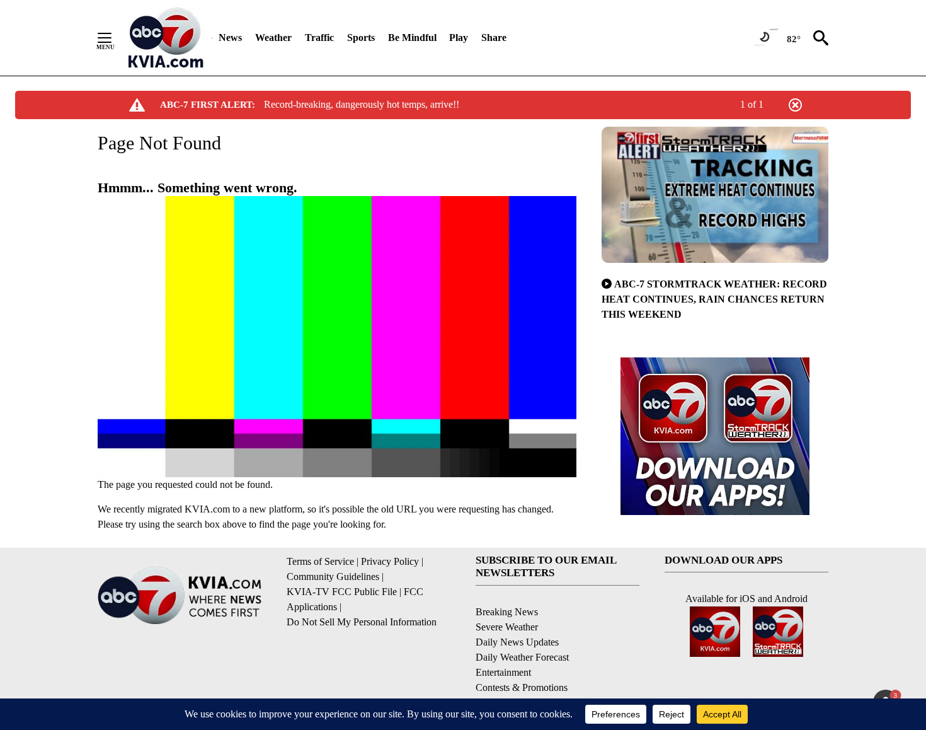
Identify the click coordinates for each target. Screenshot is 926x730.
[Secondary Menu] (114, 38)
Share (493, 37)
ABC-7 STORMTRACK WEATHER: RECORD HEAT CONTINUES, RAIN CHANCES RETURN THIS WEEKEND (714, 299)
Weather (273, 37)
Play (458, 37)
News (230, 37)
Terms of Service (320, 561)
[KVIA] (166, 37)
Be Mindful (412, 37)
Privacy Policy (390, 561)
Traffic (319, 37)
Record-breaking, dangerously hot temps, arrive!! (361, 104)
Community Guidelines (333, 576)
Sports (361, 37)
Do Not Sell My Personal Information (362, 622)
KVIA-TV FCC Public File (342, 591)
